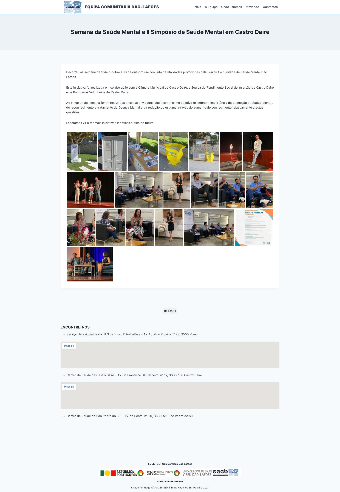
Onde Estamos (231, 7)
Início (197, 7)
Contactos (270, 7)
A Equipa (211, 7)
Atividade (252, 7)
